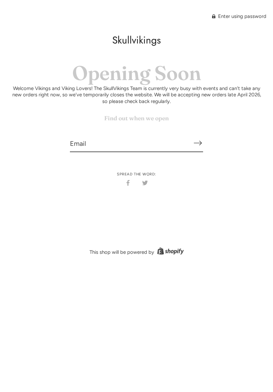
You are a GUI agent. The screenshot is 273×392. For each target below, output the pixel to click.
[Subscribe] (197, 143)
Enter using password (241, 16)
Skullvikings (136, 40)
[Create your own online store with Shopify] (169, 252)
